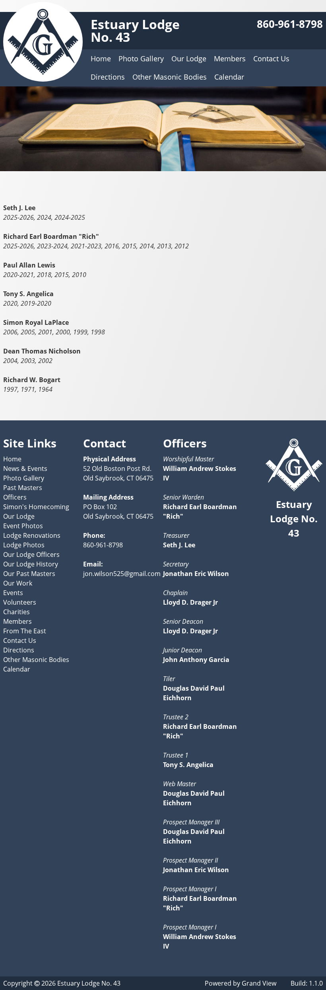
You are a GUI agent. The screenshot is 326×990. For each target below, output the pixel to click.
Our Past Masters (29, 573)
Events (13, 592)
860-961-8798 (290, 24)
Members (230, 58)
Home (101, 58)
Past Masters (22, 487)
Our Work (17, 583)
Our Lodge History (30, 564)
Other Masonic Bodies (169, 77)
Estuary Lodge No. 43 (135, 30)
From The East (24, 631)
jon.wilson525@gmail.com (122, 573)
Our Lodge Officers (31, 554)
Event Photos (23, 525)
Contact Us (271, 58)
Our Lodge (188, 58)
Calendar (229, 77)
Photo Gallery (141, 58)
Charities (16, 611)
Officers (15, 497)
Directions (108, 77)
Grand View (259, 983)
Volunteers (19, 602)
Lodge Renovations (31, 535)
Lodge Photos (24, 545)
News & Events (25, 468)
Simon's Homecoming (36, 506)
